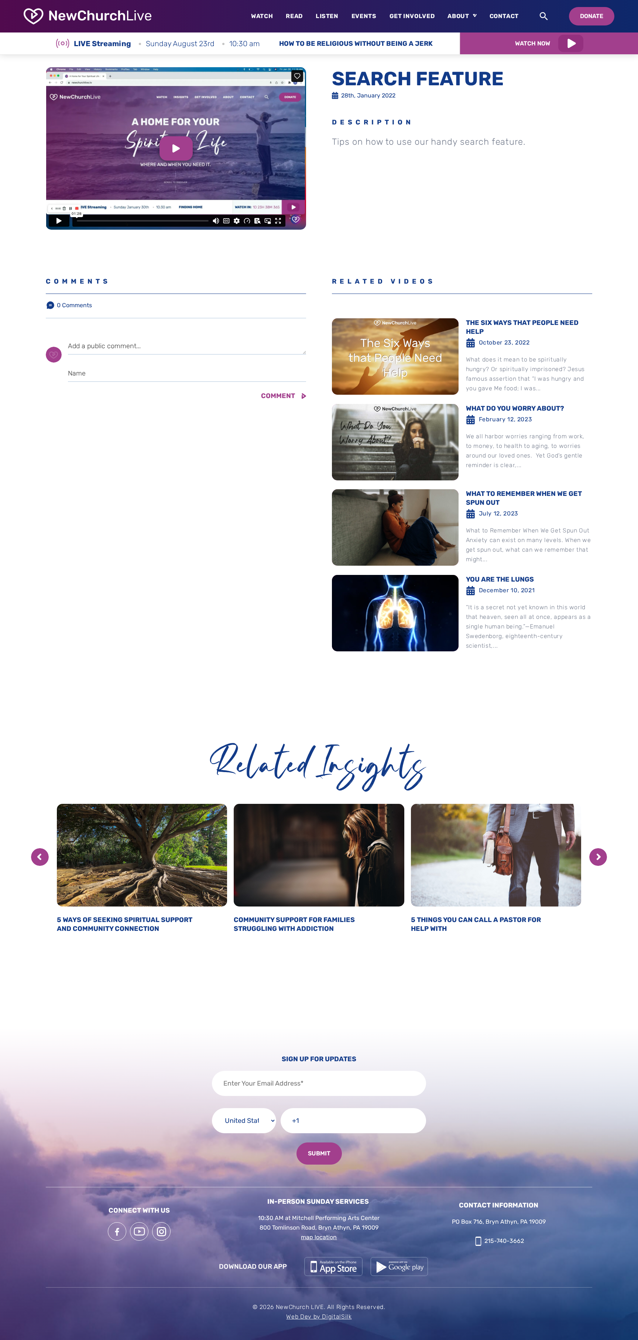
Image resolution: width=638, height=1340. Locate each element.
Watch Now (532, 43)
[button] (40, 857)
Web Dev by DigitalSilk (318, 1316)
